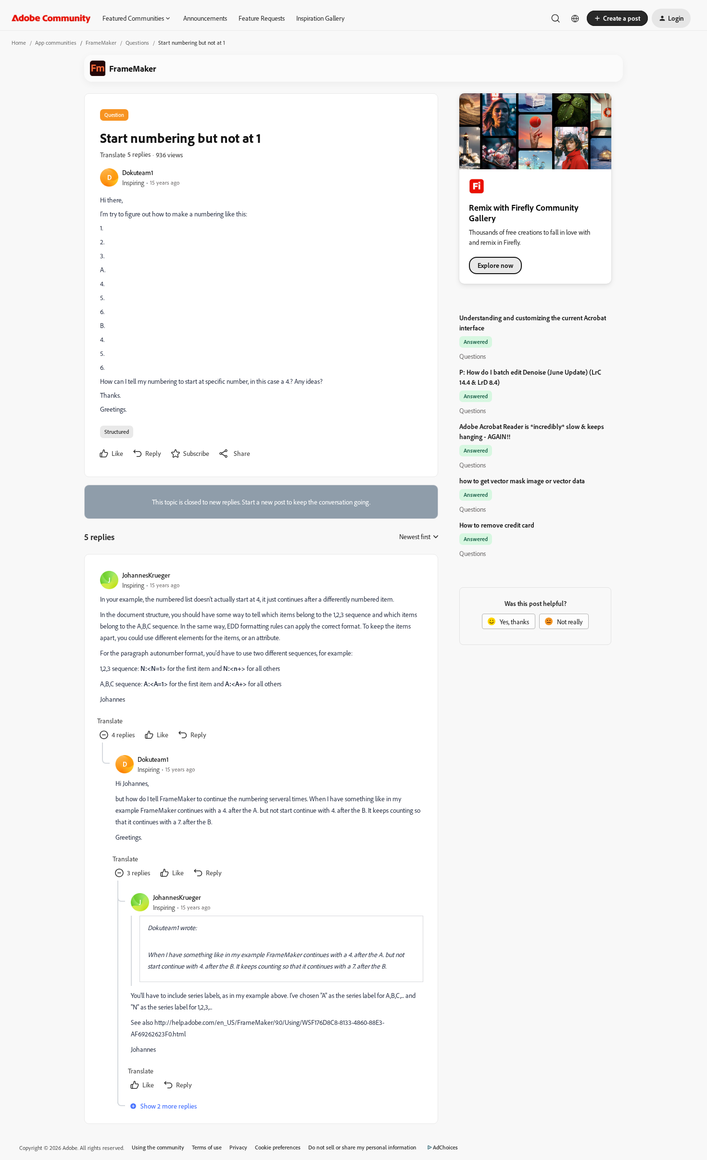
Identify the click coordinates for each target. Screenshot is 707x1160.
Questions (137, 42)
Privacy (238, 1147)
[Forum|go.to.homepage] (51, 18)
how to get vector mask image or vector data (522, 481)
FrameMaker (101, 42)
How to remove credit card (496, 525)
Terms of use (207, 1147)
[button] (617, 18)
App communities (55, 42)
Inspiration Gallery (320, 18)
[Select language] (575, 18)
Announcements (205, 18)
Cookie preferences (278, 1147)
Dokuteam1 (137, 172)
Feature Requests (262, 18)
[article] (260, 656)
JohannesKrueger (146, 575)
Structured (116, 431)
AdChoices (445, 1147)
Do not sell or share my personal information (362, 1147)
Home (19, 42)
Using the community (158, 1147)
